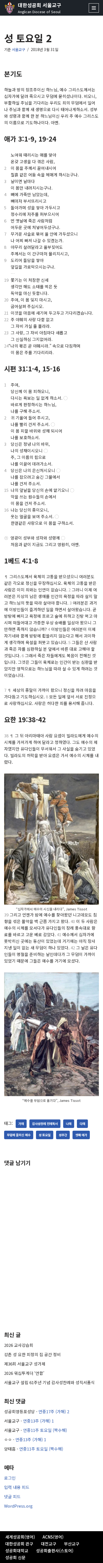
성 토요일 (45, 1135)
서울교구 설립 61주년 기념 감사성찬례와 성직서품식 (49, 1382)
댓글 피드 (12, 1496)
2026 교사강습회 (18, 1345)
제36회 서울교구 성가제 (24, 1364)
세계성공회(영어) (20, 1537)
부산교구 (71, 1544)
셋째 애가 (81, 1135)
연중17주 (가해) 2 (53, 1411)
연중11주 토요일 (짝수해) (45, 1430)
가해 (21, 1123)
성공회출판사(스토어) (54, 1550)
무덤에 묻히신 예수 (18, 1135)
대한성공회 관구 (19, 1544)
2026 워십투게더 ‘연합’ (24, 1373)
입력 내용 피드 (16, 1487)
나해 (68, 1123)
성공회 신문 (15, 1557)
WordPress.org (18, 1506)
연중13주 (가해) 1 (38, 1421)
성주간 (63, 1135)
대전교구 (48, 1544)
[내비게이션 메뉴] (94, 8)
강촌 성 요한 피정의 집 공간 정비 (32, 1354)
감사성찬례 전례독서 (45, 1123)
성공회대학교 (16, 1550)
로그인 (10, 1478)
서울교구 (18, 49)
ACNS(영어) (53, 1537)
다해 (82, 1123)
